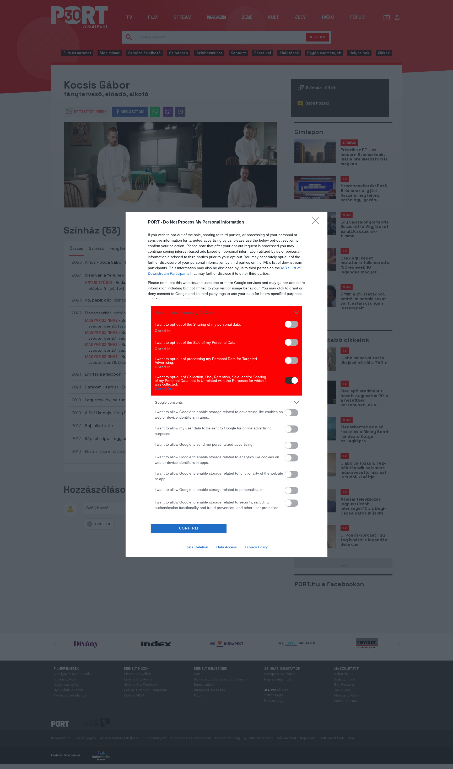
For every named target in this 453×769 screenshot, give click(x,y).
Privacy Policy (256, 547)
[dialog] (226, 384)
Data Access (226, 547)
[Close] (317, 222)
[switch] (291, 324)
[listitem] (226, 312)
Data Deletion (197, 547)
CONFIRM (188, 528)
